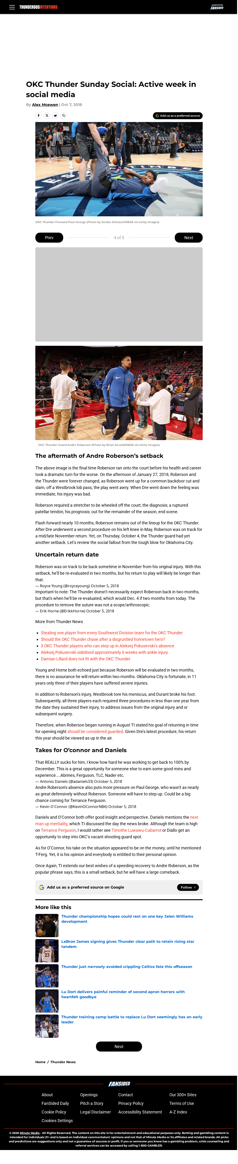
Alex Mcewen (45, 104)
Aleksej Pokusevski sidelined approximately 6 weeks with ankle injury (104, 652)
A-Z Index (178, 1112)
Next (188, 237)
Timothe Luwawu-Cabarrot (136, 830)
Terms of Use (181, 1103)
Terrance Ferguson (58, 830)
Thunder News (63, 1062)
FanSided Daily (55, 1103)
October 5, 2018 (105, 585)
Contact (125, 1094)
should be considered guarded (95, 731)
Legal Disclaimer (95, 1112)
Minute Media (30, 1133)
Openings (89, 1094)
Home (40, 1062)
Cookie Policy (54, 1112)
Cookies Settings (57, 1120)
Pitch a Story (91, 1103)
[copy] (63, 115)
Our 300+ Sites (182, 1094)
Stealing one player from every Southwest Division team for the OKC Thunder (112, 632)
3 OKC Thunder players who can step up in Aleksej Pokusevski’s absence (107, 645)
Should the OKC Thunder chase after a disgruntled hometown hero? (103, 639)
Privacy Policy (131, 1103)
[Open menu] (12, 7)
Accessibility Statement (140, 1112)
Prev (49, 237)
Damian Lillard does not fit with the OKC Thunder (85, 658)
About (47, 1094)
